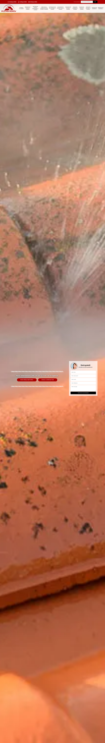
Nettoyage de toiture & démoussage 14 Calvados (35, 8)
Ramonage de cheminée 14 (94, 8)
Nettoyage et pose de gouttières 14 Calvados (52, 8)
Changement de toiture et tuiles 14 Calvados (60, 8)
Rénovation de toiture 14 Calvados (68, 8)
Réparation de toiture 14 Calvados (27, 8)
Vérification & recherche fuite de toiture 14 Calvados (44, 8)
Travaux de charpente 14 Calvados (75, 8)
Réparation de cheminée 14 (100, 8)
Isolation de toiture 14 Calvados (81, 8)
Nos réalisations (26, 380)
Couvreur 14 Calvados (21, 8)
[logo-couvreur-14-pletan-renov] (9, 8)
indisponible (12, 2)
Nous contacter (48, 380)
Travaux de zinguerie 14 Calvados (88, 8)
